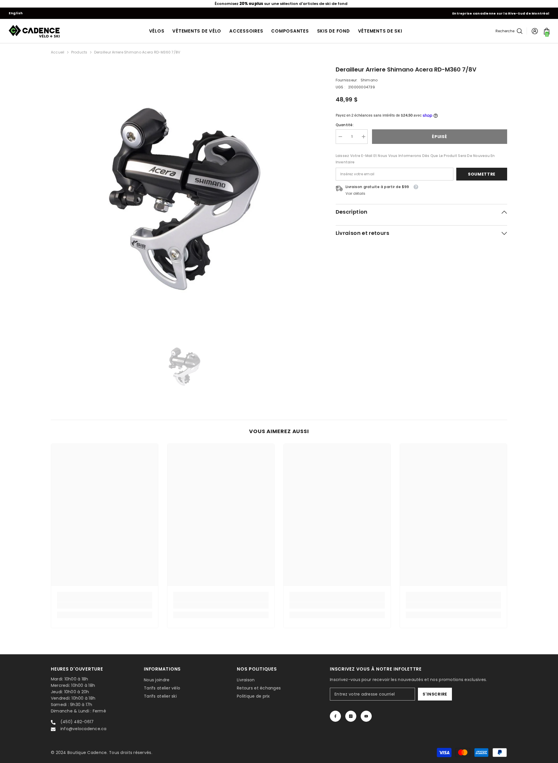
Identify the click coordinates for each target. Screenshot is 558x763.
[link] (104, 605)
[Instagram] (350, 716)
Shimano (369, 80)
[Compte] (535, 31)
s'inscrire (435, 694)
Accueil (58, 52)
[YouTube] (366, 716)
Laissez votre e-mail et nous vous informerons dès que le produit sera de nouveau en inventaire (415, 159)
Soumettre (482, 174)
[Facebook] (335, 716)
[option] (279, 4)
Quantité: (345, 124)
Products (79, 52)
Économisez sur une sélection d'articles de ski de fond (279, 3)
